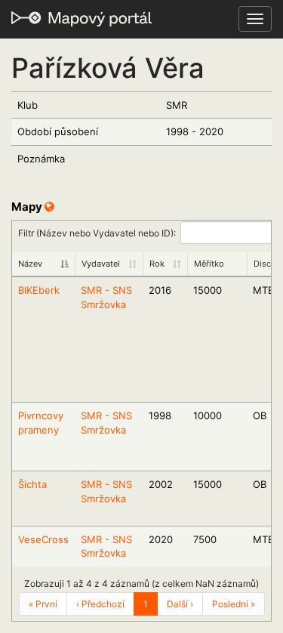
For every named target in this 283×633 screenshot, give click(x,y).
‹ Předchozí (100, 604)
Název (30, 263)
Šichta (32, 484)
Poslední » (233, 604)
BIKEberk (39, 290)
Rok (157, 263)
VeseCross (43, 539)
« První (43, 604)
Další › (180, 604)
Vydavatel (101, 263)
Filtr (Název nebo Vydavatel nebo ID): (97, 232)
